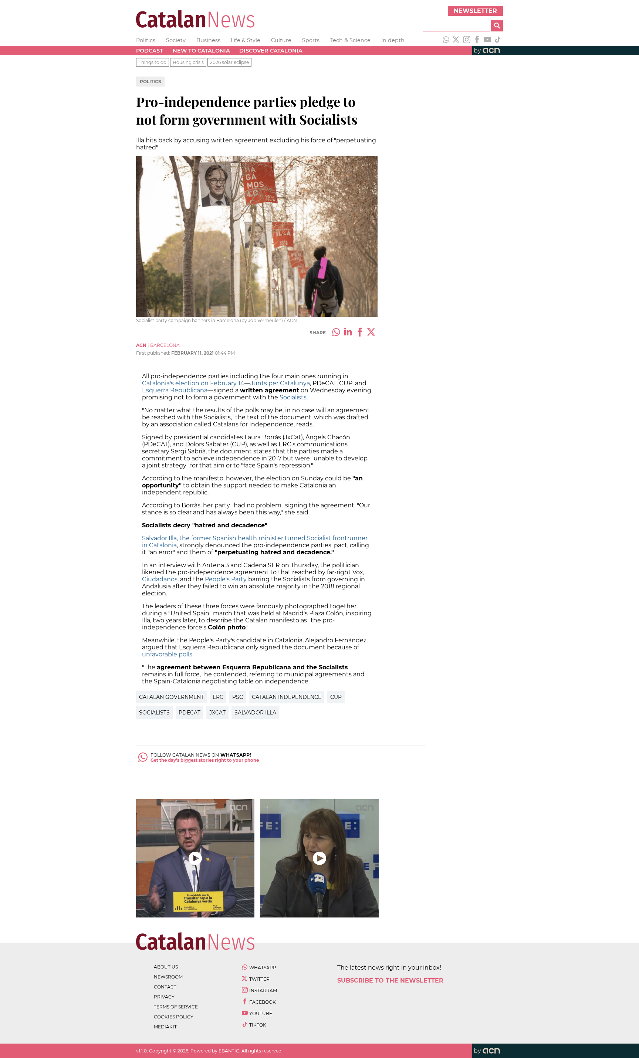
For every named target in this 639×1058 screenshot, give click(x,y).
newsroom (168, 977)
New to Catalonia (201, 50)
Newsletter (475, 10)
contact (165, 987)
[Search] (497, 25)
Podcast (149, 50)
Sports (311, 40)
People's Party (226, 579)
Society (176, 40)
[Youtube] (487, 40)
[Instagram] (467, 40)
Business (208, 40)
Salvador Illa (255, 712)
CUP (336, 697)
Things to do (152, 62)
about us (166, 967)
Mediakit (165, 1027)
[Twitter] (456, 40)
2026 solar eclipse (229, 62)
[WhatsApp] (446, 40)
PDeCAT (189, 712)
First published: (153, 353)
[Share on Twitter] (372, 333)
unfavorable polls (167, 654)
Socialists (293, 397)
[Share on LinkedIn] (348, 333)
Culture (281, 40)
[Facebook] (477, 40)
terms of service (176, 1007)
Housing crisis (188, 62)
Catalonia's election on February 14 (193, 383)
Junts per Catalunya (280, 383)
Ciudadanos (160, 579)
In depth (393, 40)
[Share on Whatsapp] (336, 333)
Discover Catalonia (270, 50)
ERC (218, 697)
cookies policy (173, 1017)
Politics (145, 40)
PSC (237, 697)
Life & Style (245, 40)
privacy (164, 997)
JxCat (217, 712)
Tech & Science (350, 40)
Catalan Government (171, 697)
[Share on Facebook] (360, 333)
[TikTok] (498, 40)
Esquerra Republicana (174, 390)
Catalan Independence (286, 697)
